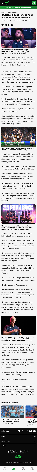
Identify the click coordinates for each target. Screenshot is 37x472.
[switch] (18, 145)
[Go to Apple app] (12, 451)
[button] (10, 137)
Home (3, 12)
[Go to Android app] (24, 451)
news (9, 12)
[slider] (18, 143)
